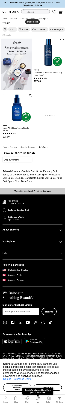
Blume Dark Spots (38, 174)
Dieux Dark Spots (23, 181)
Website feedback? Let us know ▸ (32, 191)
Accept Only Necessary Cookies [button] (17, 387)
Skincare (13, 18)
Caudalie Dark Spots (31, 171)
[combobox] (35, 11)
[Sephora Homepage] (10, 12)
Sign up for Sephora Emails (17, 305)
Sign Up (49, 311)
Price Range (55, 29)
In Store (25, 29)
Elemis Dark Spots (46, 177)
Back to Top (32, 21)
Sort (11, 29)
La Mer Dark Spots (18, 174)
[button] (43, 376)
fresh (5, 18)
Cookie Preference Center (17, 378)
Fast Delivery (41, 29)
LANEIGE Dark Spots (25, 177)
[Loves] (54, 12)
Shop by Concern (28, 18)
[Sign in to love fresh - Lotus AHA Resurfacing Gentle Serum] (31, 95)
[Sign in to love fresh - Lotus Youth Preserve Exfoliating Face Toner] (62, 40)
